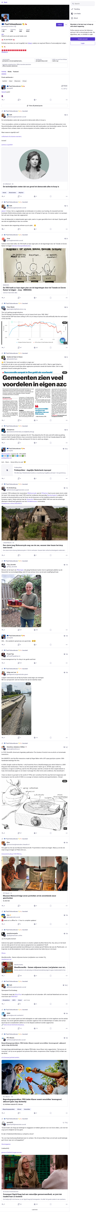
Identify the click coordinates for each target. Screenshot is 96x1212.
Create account (82, 39)
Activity (4, 71)
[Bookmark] (51, 100)
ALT (65, 343)
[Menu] (66, 24)
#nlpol (10, 81)
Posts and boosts (7, 77)
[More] (67, 100)
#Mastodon (17, 81)
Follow (60, 25)
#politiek (4, 81)
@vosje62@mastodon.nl (8, 26)
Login (82, 43)
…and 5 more (26, 1000)
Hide (64, 322)
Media (10, 71)
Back (5, 2)
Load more (35, 1209)
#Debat (24, 81)
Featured (15, 71)
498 (11, 31)
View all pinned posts (35, 106)
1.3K (3, 31)
